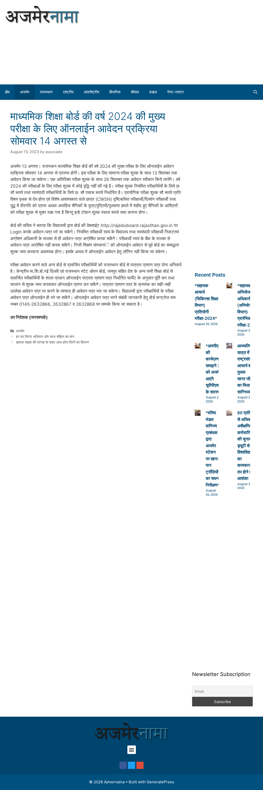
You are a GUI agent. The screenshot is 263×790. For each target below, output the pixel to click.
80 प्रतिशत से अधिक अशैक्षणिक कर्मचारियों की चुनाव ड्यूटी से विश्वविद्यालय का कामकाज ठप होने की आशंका (246, 445)
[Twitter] (131, 765)
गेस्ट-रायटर (175, 92)
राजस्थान (46, 92)
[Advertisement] (197, 41)
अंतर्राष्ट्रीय (91, 92)
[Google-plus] (140, 765)
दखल (153, 92)
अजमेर (25, 92)
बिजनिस (114, 92)
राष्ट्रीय (68, 92)
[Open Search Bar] (255, 92)
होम (7, 92)
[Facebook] (123, 765)
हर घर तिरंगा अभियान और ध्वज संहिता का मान (45, 336)
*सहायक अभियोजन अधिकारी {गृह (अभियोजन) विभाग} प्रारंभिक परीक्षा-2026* (248, 305)
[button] (131, 749)
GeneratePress (160, 781)
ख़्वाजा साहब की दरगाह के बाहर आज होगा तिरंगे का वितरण (52, 342)
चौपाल (135, 92)
